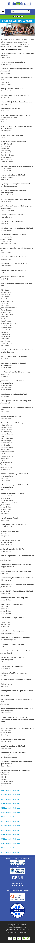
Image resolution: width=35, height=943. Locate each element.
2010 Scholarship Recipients (10, 848)
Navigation (2, 11)
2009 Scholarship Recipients (10, 852)
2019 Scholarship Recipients (10, 812)
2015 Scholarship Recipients (10, 826)
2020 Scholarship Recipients (10, 808)
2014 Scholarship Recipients (10, 830)
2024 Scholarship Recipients (10, 790)
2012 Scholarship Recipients (10, 839)
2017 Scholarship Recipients (10, 817)
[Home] (19, 4)
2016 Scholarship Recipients (10, 821)
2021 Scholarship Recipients (10, 804)
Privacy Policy (23, 932)
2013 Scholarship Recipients (10, 835)
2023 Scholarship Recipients (10, 795)
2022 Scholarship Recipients (10, 799)
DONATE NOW (17, 16)
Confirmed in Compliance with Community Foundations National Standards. (17, 889)
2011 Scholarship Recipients (10, 843)
